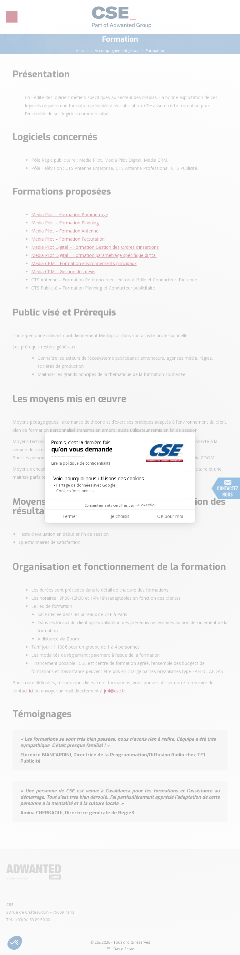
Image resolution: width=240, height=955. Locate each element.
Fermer (69, 516)
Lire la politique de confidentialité (81, 463)
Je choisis (120, 516)
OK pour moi (170, 516)
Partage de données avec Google (85, 485)
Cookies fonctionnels (74, 490)
